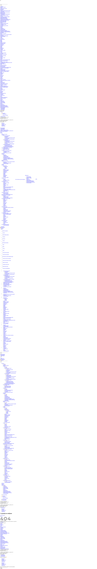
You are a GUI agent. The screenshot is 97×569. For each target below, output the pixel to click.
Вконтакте (3, 123)
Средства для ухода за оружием (9, 445)
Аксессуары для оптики (8, 441)
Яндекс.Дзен (3, 511)
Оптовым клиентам (2, 530)
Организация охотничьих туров (4, 548)
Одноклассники (4, 124)
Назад (8, 374)
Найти (1, 568)
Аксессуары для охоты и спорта (9, 450)
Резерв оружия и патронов (3, 532)
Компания (1, 527)
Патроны (6, 389)
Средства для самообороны (8, 481)
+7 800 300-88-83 (2, 108)
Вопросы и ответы (2, 538)
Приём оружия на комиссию (4, 545)
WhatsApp (3, 125)
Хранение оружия (2, 546)
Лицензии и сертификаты (3, 533)
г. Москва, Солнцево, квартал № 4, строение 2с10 (6, 130)
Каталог (1, 523)
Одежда (6, 408)
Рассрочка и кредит (2, 547)
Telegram (3, 509)
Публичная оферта (2, 543)
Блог (1, 526)
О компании (1, 528)
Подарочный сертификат (3, 531)
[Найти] (1, 5)
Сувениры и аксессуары (8, 467)
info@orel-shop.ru (3, 116)
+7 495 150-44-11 (2, 109)
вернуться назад (3, 522)
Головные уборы (8, 411)
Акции (1, 525)
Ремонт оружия (2, 544)
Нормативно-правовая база (3, 541)
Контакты (1, 535)
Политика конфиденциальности (4, 542)
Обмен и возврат (2, 540)
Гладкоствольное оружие (9, 369)
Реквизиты (1, 534)
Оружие (6, 367)
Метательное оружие (7, 476)
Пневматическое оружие (9, 381)
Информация (5, 486)
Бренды (1, 539)
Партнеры (1, 529)
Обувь (5, 424)
